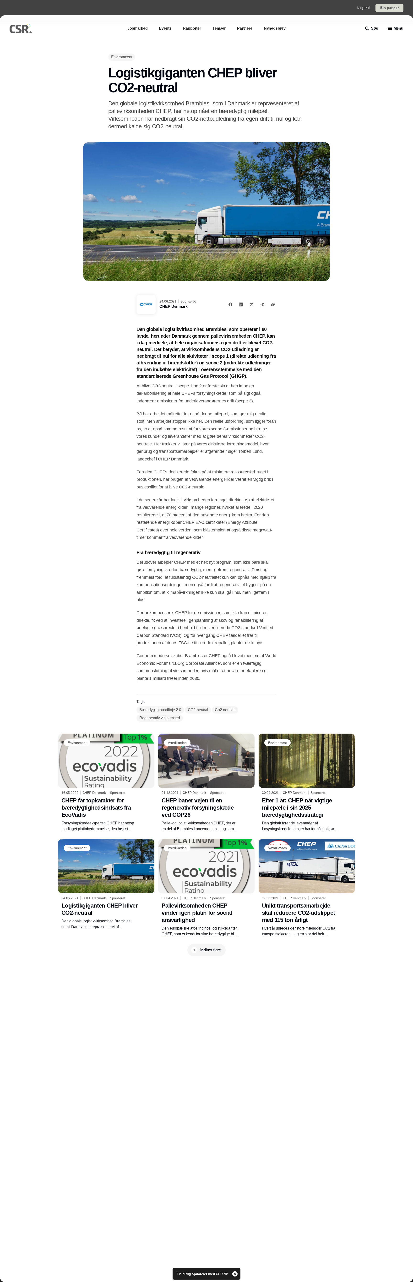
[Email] (262, 304)
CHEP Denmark (173, 306)
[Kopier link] (273, 304)
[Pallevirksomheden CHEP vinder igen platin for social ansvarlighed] (206, 888)
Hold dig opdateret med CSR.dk (203, 1274)
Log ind (363, 8)
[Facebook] (230, 304)
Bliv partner (389, 8)
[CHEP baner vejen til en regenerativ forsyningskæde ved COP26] (206, 783)
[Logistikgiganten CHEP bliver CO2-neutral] (106, 884)
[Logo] (21, 28)
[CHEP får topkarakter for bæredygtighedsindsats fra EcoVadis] (106, 783)
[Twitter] (252, 304)
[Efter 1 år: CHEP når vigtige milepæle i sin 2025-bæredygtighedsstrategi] (307, 783)
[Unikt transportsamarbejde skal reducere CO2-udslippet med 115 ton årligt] (307, 888)
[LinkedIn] (241, 304)
